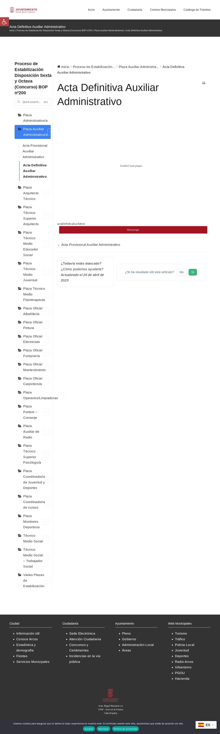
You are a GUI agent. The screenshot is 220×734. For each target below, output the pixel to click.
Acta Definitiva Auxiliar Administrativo (35, 170)
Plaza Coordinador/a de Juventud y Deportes (34, 479)
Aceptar (89, 728)
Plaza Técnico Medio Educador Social (30, 244)
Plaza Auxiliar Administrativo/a (35, 131)
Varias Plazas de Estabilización (33, 580)
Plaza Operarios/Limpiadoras (37, 395)
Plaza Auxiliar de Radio (31, 431)
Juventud (182, 650)
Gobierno (129, 639)
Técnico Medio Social (33, 538)
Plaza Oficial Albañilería (32, 311)
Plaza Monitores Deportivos (31, 521)
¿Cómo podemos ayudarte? (82, 269)
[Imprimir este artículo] (203, 83)
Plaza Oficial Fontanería (32, 353)
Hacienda (182, 678)
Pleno (126, 633)
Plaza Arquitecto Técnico (31, 193)
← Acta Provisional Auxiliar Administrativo (88, 244)
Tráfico (180, 639)
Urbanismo (183, 667)
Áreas (126, 650)
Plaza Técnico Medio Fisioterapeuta (34, 294)
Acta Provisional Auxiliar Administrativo (35, 151)
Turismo (181, 633)
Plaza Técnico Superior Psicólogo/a (32, 454)
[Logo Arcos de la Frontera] (23, 8)
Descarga (133, 229)
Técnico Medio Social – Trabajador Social (33, 558)
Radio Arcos (184, 662)
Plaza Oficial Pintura (32, 325)
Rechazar (103, 728)
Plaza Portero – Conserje (30, 411)
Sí (192, 272)
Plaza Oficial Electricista (32, 339)
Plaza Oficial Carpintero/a (32, 381)
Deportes (182, 656)
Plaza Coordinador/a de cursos (34, 501)
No (182, 272)
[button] (4, 21)
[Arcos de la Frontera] (110, 690)
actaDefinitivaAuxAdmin (71, 223)
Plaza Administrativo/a (35, 118)
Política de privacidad (125, 728)
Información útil (28, 633)
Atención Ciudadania (85, 639)
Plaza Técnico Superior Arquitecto (31, 215)
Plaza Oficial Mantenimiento (34, 367)
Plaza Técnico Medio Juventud (30, 271)
